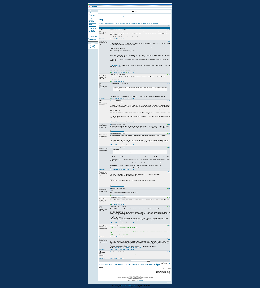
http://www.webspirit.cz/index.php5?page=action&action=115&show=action (127, 247)
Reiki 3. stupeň (157, 265)
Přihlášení (147, 16)
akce (90, 14)
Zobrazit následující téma (165, 25)
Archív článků (92, 17)
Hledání (91, 20)
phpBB (133, 276)
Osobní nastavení (141, 16)
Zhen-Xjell (140, 278)
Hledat (126, 16)
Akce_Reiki (92, 15)
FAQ (123, 16)
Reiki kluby (92, 30)
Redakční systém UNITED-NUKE (129, 285)
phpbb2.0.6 (131, 277)
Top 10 (90, 24)
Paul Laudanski (136, 278)
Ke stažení (91, 21)
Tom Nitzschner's (127, 277)
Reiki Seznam (92, 28)
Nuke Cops (132, 280)
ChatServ (129, 278)
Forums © (169, 282)
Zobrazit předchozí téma (155, 25)
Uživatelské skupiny (132, 16)
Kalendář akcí (92, 26)
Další (169, 263)
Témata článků (92, 23)
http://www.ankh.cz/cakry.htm (117, 65)
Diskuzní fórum (92, 18)
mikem (131, 278)
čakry (101, 20)
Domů (90, 12)
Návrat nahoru (102, 38)
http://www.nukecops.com (139, 280)
